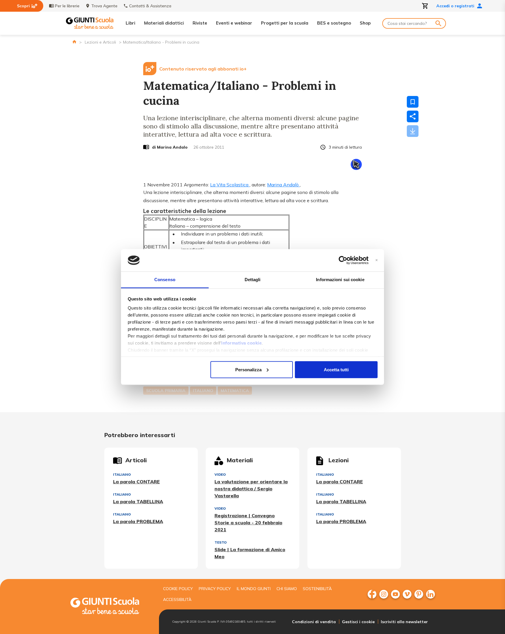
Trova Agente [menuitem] (104, 6)
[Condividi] (412, 116)
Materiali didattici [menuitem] (164, 23)
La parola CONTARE (136, 481)
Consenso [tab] (164, 279)
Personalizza (248, 369)
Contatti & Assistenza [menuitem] (150, 6)
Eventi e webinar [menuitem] (234, 23)
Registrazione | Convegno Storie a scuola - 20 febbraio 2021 (248, 522)
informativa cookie (241, 343)
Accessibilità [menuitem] (177, 599)
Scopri (23, 5)
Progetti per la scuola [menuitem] (284, 23)
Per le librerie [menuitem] (67, 6)
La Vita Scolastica (230, 185)
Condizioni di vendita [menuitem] (314, 621)
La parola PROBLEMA (138, 521)
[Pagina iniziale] (74, 41)
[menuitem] (372, 594)
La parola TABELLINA (138, 501)
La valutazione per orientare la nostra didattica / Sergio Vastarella (251, 489)
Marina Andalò (283, 185)
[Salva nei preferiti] (412, 102)
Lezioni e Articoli (100, 42)
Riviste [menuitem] (200, 23)
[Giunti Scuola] (89, 23)
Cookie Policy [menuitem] (178, 588)
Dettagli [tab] (253, 279)
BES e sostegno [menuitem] (334, 23)
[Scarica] (412, 131)
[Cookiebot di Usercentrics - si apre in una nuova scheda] (343, 260)
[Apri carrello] (425, 5)
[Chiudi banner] (377, 260)
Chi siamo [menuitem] (286, 588)
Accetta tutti (336, 369)
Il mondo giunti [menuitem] (254, 588)
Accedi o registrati (455, 5)
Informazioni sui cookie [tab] (340, 279)
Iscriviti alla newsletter (404, 621)
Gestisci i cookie (358, 621)
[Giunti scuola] (110, 606)
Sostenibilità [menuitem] (317, 588)
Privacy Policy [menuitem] (215, 588)
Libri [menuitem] (130, 23)
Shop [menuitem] (365, 23)
